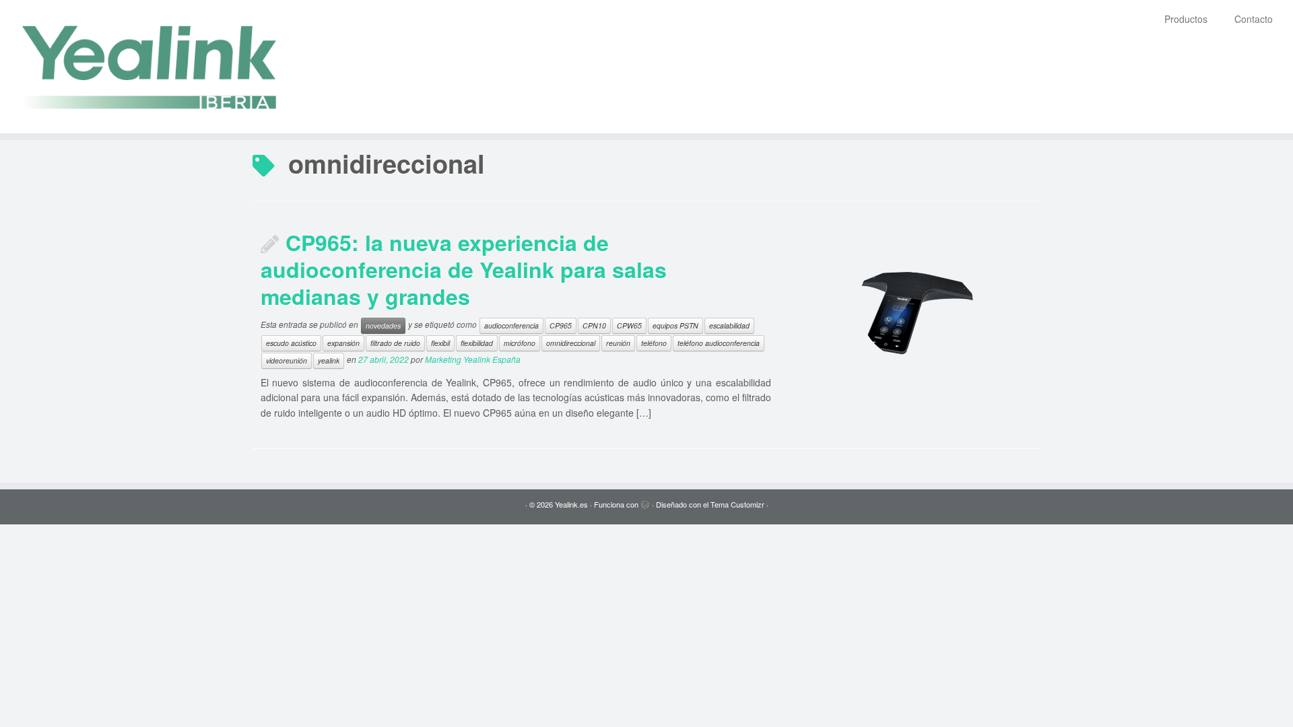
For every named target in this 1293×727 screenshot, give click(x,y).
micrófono (519, 343)
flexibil (440, 343)
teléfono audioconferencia (718, 343)
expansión (343, 343)
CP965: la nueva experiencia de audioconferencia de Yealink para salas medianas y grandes (464, 269)
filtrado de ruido (395, 343)
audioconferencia (511, 325)
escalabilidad (729, 325)
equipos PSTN (675, 325)
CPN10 (594, 325)
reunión (618, 343)
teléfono (654, 343)
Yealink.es (571, 504)
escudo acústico (291, 343)
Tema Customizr (737, 504)
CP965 (561, 325)
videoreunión (286, 360)
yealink (328, 360)
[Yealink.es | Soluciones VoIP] (149, 67)
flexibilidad (477, 343)
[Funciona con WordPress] (645, 501)
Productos (1185, 19)
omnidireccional (570, 343)
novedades (383, 325)
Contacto (1253, 19)
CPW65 (629, 325)
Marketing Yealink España (473, 359)
